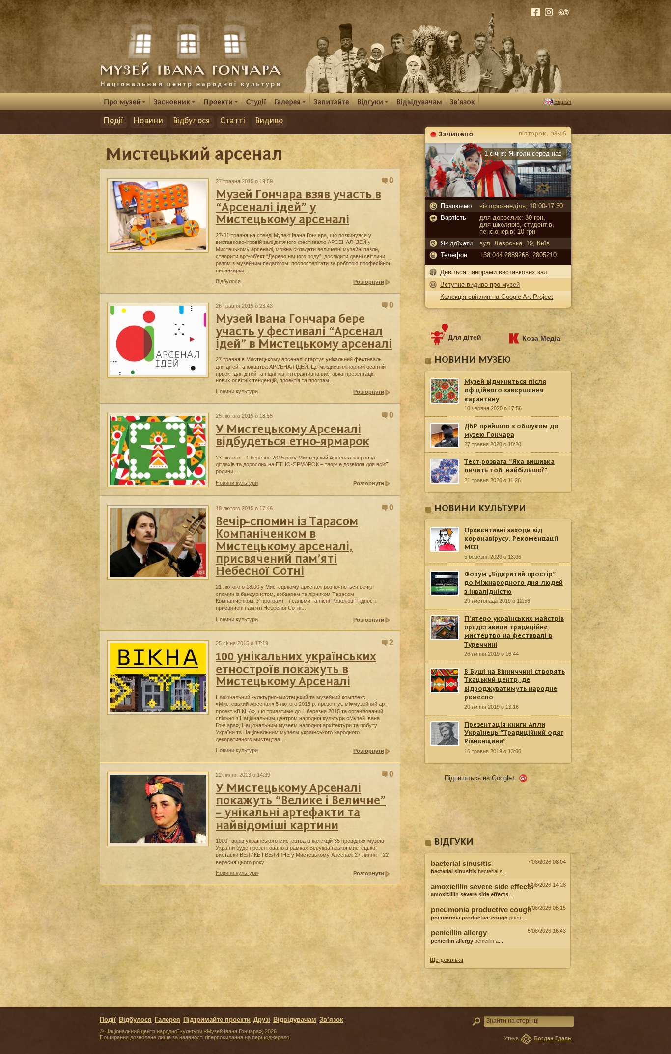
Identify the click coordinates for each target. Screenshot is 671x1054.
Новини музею (472, 360)
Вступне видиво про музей (480, 284)
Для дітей (464, 337)
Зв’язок (331, 1019)
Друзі (261, 1019)
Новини (148, 121)
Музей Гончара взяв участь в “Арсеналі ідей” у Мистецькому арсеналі (298, 207)
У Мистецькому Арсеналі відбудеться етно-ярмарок (292, 436)
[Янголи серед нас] (498, 194)
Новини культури (237, 391)
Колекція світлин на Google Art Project (496, 296)
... (472, 894)
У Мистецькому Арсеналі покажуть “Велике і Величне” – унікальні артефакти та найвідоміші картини (301, 807)
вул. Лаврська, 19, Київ (514, 243)
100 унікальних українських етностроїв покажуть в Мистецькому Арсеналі (296, 669)
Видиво (269, 121)
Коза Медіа (541, 338)
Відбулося (191, 121)
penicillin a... (467, 941)
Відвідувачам (294, 1019)
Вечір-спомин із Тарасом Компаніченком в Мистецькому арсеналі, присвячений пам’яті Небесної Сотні (287, 547)
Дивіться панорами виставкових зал (494, 272)
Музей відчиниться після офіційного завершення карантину (505, 390)
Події (113, 121)
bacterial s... (469, 871)
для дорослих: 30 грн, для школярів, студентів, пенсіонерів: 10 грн (516, 225)
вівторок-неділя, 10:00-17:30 (521, 206)
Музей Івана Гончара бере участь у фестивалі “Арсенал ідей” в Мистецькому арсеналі (304, 332)
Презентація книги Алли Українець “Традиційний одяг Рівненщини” (513, 733)
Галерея (167, 1019)
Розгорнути (368, 282)
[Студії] (256, 101)
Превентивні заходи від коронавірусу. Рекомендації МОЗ (511, 539)
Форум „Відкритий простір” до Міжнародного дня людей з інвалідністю (513, 583)
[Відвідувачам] (419, 101)
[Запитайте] (331, 101)
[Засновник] (175, 101)
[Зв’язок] (462, 101)
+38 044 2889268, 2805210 (518, 255)
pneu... (478, 917)
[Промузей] (125, 101)
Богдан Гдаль (552, 1038)
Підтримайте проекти (217, 1019)
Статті (232, 121)
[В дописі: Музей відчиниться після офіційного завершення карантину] (497, 950)
